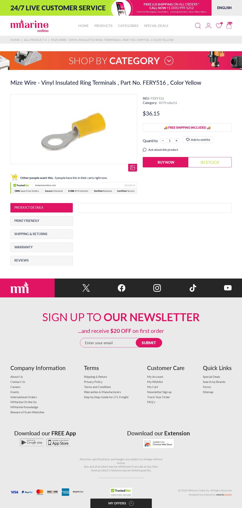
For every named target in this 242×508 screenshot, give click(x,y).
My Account (155, 376)
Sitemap (208, 392)
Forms (207, 387)
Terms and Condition (97, 387)
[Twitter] (72, 287)
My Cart (152, 387)
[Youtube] (214, 287)
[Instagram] (143, 287)
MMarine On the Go (23, 402)
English (224, 8)
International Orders (23, 397)
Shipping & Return (95, 376)
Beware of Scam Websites (27, 412)
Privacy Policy (93, 381)
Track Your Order (158, 397)
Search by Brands (214, 381)
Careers (15, 387)
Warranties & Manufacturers (102, 392)
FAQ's (151, 402)
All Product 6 (168, 103)
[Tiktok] (178, 287)
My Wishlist (155, 381)
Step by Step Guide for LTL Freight (106, 397)
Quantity (150, 140)
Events (14, 392)
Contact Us (17, 381)
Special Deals (211, 376)
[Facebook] (107, 287)
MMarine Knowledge (24, 407)
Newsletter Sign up (159, 392)
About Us (16, 376)
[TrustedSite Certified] (121, 492)
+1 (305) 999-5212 (180, 8)
